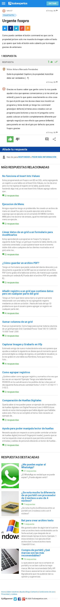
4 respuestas (12, 313)
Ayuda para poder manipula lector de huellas (28, 428)
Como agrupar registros (16, 372)
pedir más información (44, 157)
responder (24, 157)
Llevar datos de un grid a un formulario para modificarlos (27, 233)
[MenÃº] (3, 3)
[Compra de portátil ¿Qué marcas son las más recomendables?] (30, 563)
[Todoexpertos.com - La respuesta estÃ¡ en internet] (17, 3)
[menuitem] (10, 28)
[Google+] (23, 599)
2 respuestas (12, 195)
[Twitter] (15, 599)
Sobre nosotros (12, 592)
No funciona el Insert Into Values (21, 176)
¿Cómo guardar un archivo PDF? (20, 262)
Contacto (34, 592)
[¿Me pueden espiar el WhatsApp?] (30, 476)
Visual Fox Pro (8, 15)
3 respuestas (12, 336)
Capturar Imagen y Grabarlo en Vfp (22, 344)
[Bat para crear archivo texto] (30, 532)
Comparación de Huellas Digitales (21, 400)
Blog (27, 592)
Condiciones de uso (46, 592)
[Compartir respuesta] (54, 139)
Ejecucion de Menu (13, 204)
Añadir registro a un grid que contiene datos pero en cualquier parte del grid (27, 292)
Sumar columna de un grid (17, 321)
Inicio (3, 592)
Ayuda (22, 592)
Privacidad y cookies (9, 594)
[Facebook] (19, 599)
